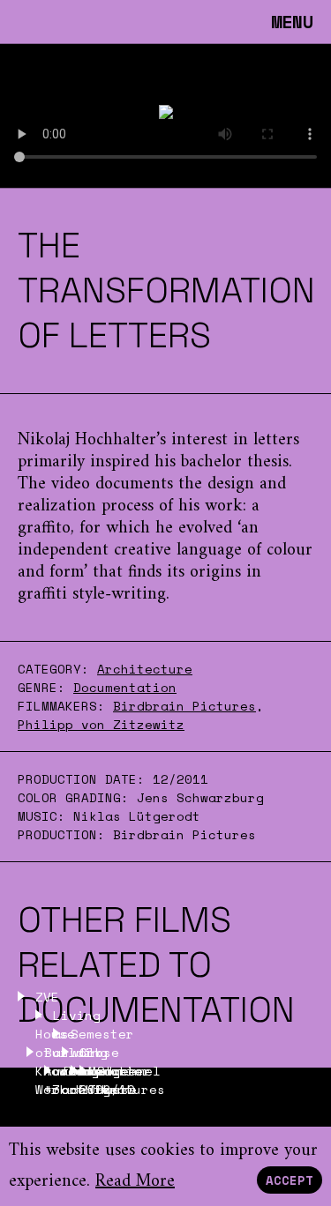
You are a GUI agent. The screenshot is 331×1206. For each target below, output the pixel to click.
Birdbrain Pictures (184, 705)
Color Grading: (77, 797)
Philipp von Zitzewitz (101, 724)
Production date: (85, 779)
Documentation (125, 687)
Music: (45, 816)
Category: (53, 668)
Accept (289, 1180)
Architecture (144, 668)
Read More (135, 1181)
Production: (65, 834)
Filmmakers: (61, 705)
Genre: (41, 687)
